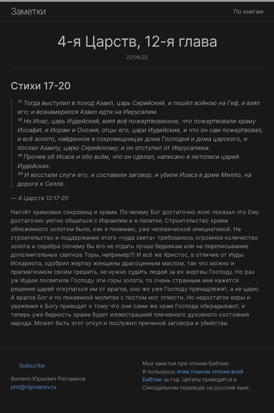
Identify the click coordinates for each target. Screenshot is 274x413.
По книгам (248, 11)
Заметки (28, 11)
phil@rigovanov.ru (33, 386)
